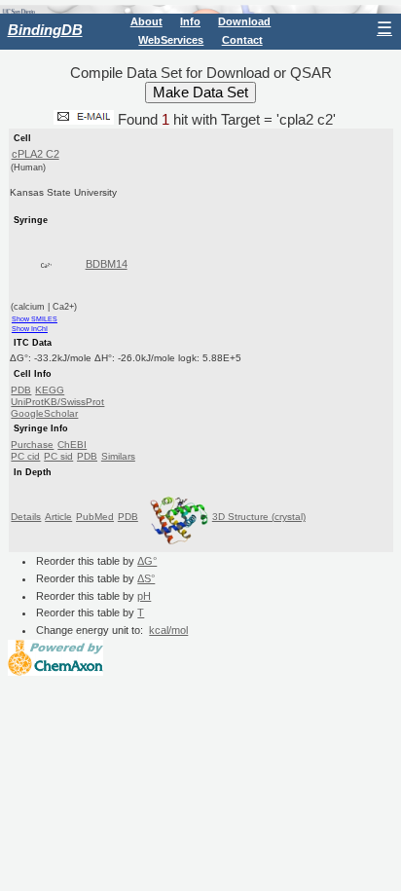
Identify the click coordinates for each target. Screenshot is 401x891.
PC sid (58, 456)
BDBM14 (107, 264)
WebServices (170, 40)
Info (190, 21)
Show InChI (30, 328)
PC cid (25, 456)
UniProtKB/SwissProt (57, 401)
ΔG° (147, 561)
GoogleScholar (44, 413)
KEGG (49, 390)
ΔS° (146, 578)
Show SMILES (34, 319)
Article (58, 516)
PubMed (95, 516)
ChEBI (72, 444)
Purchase (32, 444)
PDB (21, 390)
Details (26, 516)
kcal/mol (168, 630)
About (146, 21)
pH (144, 596)
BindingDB (45, 29)
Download (244, 21)
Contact (242, 40)
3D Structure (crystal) (259, 516)
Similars (118, 456)
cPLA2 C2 (35, 154)
